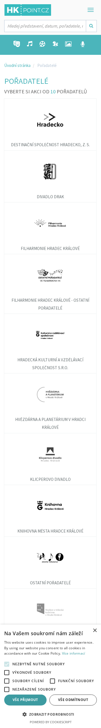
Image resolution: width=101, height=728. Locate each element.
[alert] (50, 676)
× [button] (95, 630)
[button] (50, 714)
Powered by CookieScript (51, 722)
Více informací (73, 653)
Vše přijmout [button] (25, 699)
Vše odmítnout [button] (73, 699)
